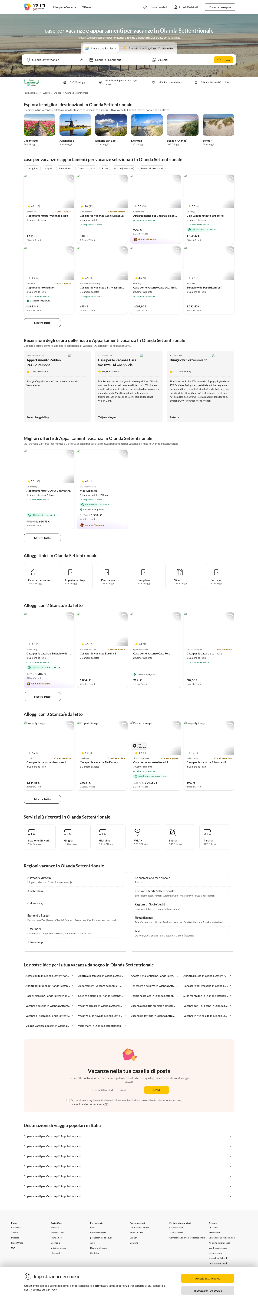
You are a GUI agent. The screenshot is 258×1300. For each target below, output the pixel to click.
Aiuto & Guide (136, 1232)
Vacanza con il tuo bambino (222, 1237)
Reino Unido (17, 1242)
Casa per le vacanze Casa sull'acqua (102, 215)
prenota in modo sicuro (101, 1237)
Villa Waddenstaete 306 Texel (205, 215)
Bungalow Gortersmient (188, 360)
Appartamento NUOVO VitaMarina (49, 490)
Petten (158, 895)
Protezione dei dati (218, 1258)
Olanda (57, 92)
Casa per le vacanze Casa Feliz (152, 653)
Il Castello (176, 355)
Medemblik (33, 933)
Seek (92, 1227)
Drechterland (84, 933)
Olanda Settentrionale (76, 92)
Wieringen (168, 895)
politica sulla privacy (44, 1289)
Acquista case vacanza (219, 1242)
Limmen (58, 882)
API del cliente (176, 1232)
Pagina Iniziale (31, 92)
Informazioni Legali (218, 1263)
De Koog (136, 140)
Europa (46, 92)
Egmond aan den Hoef (104, 920)
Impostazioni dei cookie (207, 1290)
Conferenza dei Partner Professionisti (187, 1237)
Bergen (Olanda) (177, 140)
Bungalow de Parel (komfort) (204, 287)
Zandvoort (140, 882)
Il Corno (178, 935)
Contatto (94, 1253)
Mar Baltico (56, 1237)
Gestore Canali (176, 1227)
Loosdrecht (141, 908)
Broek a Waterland (213, 922)
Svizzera (15, 1237)
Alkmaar (42, 882)
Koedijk (68, 882)
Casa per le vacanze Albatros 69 (206, 762)
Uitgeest (31, 882)
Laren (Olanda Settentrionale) (164, 908)
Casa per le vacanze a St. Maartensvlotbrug (107, 287)
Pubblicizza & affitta (139, 1227)
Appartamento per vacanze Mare (47, 215)
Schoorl (207, 140)
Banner (133, 1237)
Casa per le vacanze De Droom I (99, 762)
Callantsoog (31, 140)
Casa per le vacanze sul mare (204, 653)
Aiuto (92, 1242)
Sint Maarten (208, 895)
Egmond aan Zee (105, 140)
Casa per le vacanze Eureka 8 (98, 653)
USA (13, 1248)
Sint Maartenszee (144, 895)
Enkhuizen (70, 933)
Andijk (44, 933)
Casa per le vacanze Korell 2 (150, 762)
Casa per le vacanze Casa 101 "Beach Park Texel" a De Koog (170, 287)
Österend (189, 935)
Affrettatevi (214, 1232)
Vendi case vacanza (218, 1248)
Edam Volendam (144, 922)
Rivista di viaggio (98, 1232)
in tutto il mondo (58, 1248)
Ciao (50, 882)
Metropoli (55, 1253)
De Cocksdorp (153, 935)
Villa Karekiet (88, 490)
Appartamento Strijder (41, 287)
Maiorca (55, 1227)
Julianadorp (66, 140)
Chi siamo (213, 1227)
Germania (16, 1227)
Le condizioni (215, 1253)
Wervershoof (56, 933)
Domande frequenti (99, 1248)
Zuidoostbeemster (173, 922)
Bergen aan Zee (82, 920)
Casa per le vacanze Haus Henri (46, 762)
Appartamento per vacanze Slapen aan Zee (160, 215)
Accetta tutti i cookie (207, 1278)
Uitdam (158, 922)
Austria (14, 1232)
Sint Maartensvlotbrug (187, 895)
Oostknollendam (193, 922)
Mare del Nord (58, 1232)
